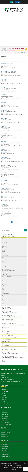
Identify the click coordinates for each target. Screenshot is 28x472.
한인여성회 (4, 420)
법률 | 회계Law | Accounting (5, 344)
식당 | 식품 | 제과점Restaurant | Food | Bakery (7, 308)
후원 (12, 2)
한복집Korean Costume (5, 239)
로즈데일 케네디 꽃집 (5, 110)
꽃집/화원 (23, 52)
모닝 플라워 (3, 126)
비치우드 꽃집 (4, 172)
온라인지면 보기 (5, 391)
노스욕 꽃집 (3, 94)
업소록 (3, 401)
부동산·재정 (4, 397)
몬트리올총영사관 (6, 446)
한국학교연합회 (5, 416)
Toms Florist (3, 79)
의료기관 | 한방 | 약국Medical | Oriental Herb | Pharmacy (9, 312)
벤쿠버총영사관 (5, 448)
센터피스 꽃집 (4, 180)
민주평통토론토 (5, 454)
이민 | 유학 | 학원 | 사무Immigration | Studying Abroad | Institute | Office (12, 316)
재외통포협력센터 (6, 456)
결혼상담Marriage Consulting (6, 258)
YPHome (5, 52)
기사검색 (18, 2)
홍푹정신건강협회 (6, 432)
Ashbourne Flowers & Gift (6, 63)
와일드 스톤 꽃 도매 (5, 196)
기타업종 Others (4, 361)
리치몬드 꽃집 (4, 118)
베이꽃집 (3, 149)
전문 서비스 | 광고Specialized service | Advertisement (9, 328)
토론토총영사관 (5, 444)
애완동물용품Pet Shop (4, 285)
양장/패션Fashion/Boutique (5, 292)
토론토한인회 (5, 418)
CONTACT (7, 2)
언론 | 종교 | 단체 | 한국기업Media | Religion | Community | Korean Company (12, 357)
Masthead (4, 389)
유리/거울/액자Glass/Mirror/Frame (6, 243)
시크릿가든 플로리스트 (6, 188)
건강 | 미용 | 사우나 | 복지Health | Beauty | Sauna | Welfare (9, 348)
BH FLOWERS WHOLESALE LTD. (8, 71)
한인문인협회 (5, 412)
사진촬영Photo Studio (4, 281)
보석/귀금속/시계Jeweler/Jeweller (5, 273)
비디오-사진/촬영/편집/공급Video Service (7, 277)
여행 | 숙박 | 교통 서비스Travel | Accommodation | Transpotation (10, 353)
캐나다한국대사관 (6, 450)
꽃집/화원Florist (4, 262)
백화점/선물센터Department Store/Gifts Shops (8, 270)
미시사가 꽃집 (4, 133)
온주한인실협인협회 (6, 424)
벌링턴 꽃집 (3, 141)
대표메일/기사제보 (5, 377)
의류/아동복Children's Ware (5, 247)
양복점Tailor (3, 289)
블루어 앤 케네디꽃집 (5, 165)
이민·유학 (4, 395)
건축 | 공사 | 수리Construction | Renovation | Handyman (10, 332)
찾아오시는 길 (5, 403)
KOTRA (3, 452)
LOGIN (2, 2)
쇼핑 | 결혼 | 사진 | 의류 (14, 52)
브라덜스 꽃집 (4, 157)
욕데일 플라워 (4, 204)
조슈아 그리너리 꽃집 (5, 211)
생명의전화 (4, 434)
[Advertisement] (14, 30)
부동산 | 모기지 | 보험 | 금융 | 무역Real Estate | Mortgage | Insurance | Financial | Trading (13, 324)
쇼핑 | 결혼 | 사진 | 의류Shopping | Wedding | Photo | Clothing (10, 235)
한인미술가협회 (5, 422)
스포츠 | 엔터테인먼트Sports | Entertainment (6, 340)
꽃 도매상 (3, 87)
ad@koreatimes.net (15, 381)
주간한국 (4, 399)
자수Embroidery (4, 304)
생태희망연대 (5, 436)
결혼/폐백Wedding (4, 251)
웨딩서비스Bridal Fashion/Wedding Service (8, 300)
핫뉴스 (3, 393)
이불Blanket (3, 296)
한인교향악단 (5, 414)
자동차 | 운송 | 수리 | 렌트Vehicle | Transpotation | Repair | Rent (10, 336)
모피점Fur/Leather (4, 266)
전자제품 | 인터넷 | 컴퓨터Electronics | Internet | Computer (9, 320)
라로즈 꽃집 (3, 102)
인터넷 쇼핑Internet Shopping (5, 254)
